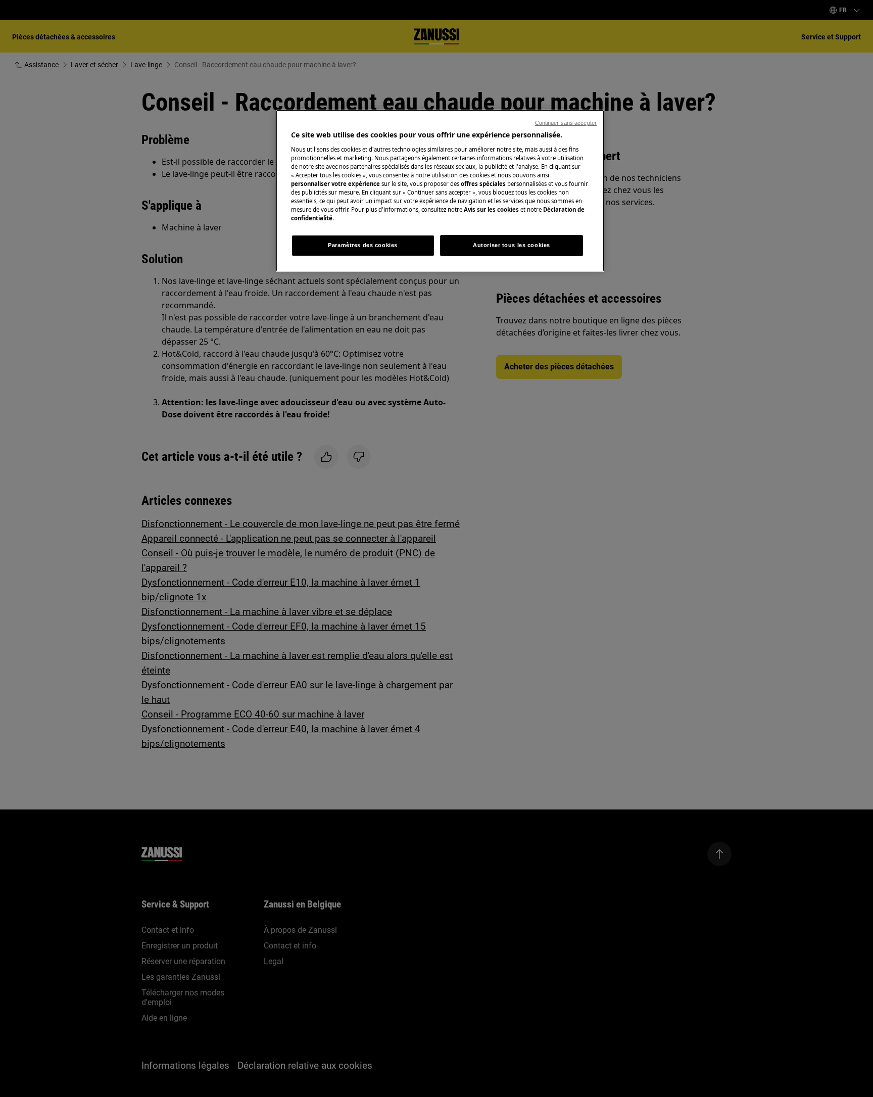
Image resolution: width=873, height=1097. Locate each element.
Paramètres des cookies (363, 245)
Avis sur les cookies (491, 209)
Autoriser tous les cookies (511, 245)
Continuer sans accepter (566, 123)
